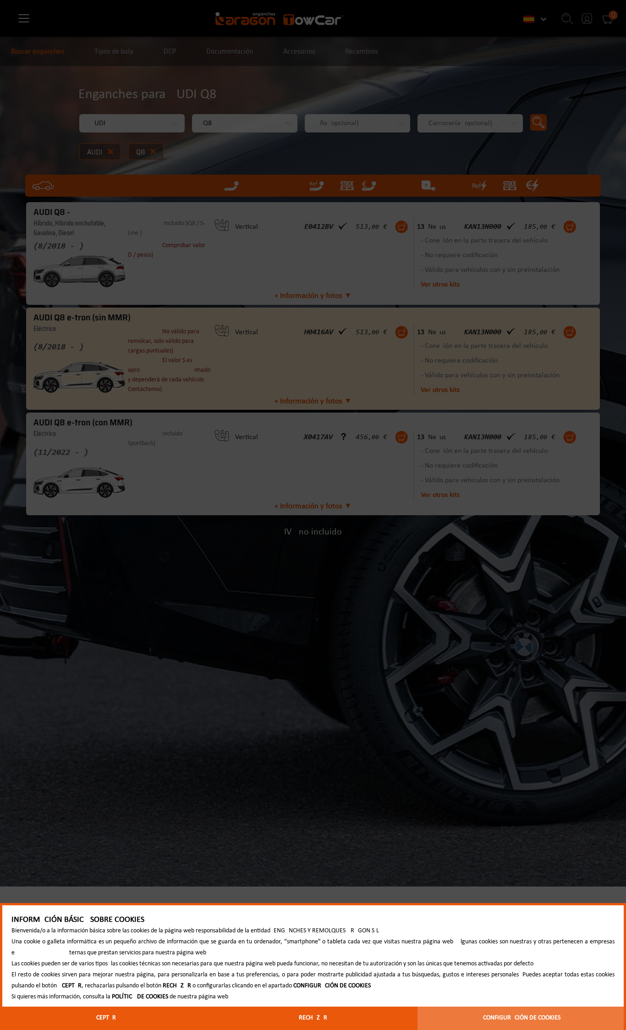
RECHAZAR (313, 1017)
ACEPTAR (104, 1017)
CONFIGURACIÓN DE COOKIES (521, 1017)
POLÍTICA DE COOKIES (140, 996)
